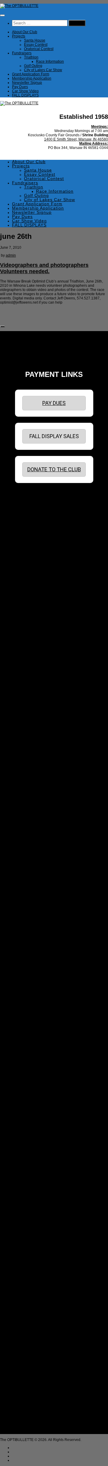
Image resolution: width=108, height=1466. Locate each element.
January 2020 (29, 828)
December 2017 (31, 929)
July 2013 (26, 1153)
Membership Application (31, 78)
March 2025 (28, 566)
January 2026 (29, 524)
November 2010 (31, 1288)
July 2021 (26, 752)
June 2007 (26, 1364)
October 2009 (29, 1343)
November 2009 (31, 1339)
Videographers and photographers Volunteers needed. (44, 268)
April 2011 (26, 1267)
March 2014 (28, 1119)
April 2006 (26, 1377)
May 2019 (26, 862)
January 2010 (29, 1331)
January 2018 (29, 925)
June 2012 (26, 1208)
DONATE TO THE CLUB (54, 469)
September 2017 (31, 942)
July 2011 (26, 1255)
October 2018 (29, 891)
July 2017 (26, 951)
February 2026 (30, 520)
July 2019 (26, 853)
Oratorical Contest (38, 49)
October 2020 (29, 790)
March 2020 (28, 820)
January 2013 (29, 1179)
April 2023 (26, 664)
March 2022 (28, 718)
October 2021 (29, 740)
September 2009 (31, 1347)
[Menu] (2, 15)
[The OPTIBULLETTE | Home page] (19, 6)
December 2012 (31, 1183)
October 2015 (29, 1039)
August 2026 (28, 495)
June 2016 (26, 1005)
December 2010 (31, 1284)
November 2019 (31, 837)
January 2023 (29, 676)
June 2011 (26, 1259)
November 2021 (31, 735)
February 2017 (30, 972)
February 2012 (30, 1225)
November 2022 (31, 685)
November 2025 (31, 533)
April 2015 (26, 1065)
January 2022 (29, 727)
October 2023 (29, 638)
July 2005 (26, 1406)
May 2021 (26, 761)
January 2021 (29, 778)
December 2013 (31, 1132)
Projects (18, 36)
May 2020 (26, 811)
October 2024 (29, 588)
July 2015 (26, 1052)
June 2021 (26, 756)
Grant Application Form (30, 74)
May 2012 (26, 1212)
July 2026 (26, 499)
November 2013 (31, 1136)
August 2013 (28, 1149)
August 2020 (28, 799)
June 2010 (26, 1309)
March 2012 (28, 1221)
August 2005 (28, 1402)
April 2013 (26, 1166)
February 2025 (30, 571)
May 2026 (26, 507)
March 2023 (28, 668)
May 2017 (26, 959)
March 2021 (28, 769)
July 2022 (26, 702)
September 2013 (31, 1145)
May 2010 (26, 1314)
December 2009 (31, 1335)
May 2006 (26, 1373)
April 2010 (26, 1318)
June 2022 (26, 706)
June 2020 (26, 807)
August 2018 (28, 900)
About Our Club (24, 32)
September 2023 (31, 642)
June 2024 (26, 604)
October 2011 (29, 1242)
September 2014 (31, 1094)
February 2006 (30, 1385)
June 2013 (26, 1157)
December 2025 (31, 528)
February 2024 (30, 621)
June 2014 (26, 1107)
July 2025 (26, 550)
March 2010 (28, 1322)
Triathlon (31, 57)
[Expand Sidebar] (2, 326)
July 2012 (26, 1204)
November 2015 (31, 1035)
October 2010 (29, 1293)
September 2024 (31, 592)
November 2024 (31, 583)
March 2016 (28, 1018)
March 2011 (27, 1271)
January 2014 (29, 1128)
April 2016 (26, 1014)
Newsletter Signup (27, 83)
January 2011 (29, 1280)
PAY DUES (54, 403)
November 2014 (31, 1086)
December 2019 (31, 832)
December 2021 (31, 731)
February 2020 (30, 824)
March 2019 (28, 870)
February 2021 (30, 773)
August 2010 (28, 1301)
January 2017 (29, 976)
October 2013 (29, 1141)
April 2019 (26, 866)
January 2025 (29, 575)
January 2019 (29, 879)
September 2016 (31, 993)
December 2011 (31, 1233)
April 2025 (26, 562)
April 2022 (26, 714)
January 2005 (29, 1419)
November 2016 (31, 984)
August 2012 (28, 1200)
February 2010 (30, 1326)
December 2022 (31, 680)
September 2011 (31, 1246)
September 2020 (31, 794)
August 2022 (28, 697)
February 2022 (30, 723)
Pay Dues (20, 87)
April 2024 (26, 613)
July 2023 (26, 651)
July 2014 (26, 1103)
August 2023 (28, 647)
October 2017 (29, 938)
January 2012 (29, 1229)
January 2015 (29, 1077)
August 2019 (28, 849)
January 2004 (29, 1423)
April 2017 (26, 963)
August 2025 (28, 545)
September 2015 (31, 1043)
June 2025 (26, 554)
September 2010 (31, 1297)
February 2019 (30, 875)
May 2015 (26, 1060)
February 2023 (30, 672)
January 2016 (29, 1027)
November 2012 (31, 1187)
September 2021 (31, 744)
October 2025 (29, 537)
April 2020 (26, 816)
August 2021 (28, 748)
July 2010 (26, 1305)
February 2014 (30, 1124)
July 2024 (26, 600)
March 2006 (28, 1381)
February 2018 (30, 921)
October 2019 (29, 841)
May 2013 (26, 1162)
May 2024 (26, 609)
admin (11, 255)
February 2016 (30, 1022)
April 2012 (26, 1217)
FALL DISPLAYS (25, 95)
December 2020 (31, 782)
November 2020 (31, 786)
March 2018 (28, 917)
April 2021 (26, 765)
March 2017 (28, 967)
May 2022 (26, 710)
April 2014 (26, 1115)
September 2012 (31, 1195)
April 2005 (26, 1411)
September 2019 (31, 845)
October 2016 (29, 989)
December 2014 (31, 1081)
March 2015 (28, 1069)
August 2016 (28, 997)
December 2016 (31, 980)
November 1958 (31, 1432)
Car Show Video (25, 91)
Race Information (50, 61)
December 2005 (31, 1394)
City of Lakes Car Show (43, 70)
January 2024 (29, 626)
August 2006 (28, 1368)
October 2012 (29, 1191)
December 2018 (31, 883)
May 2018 (26, 908)
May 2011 (26, 1263)
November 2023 (31, 634)
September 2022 (31, 693)
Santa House (34, 40)
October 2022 (29, 689)
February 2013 (30, 1174)
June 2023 (26, 655)
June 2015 (26, 1056)
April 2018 (26, 913)
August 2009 (28, 1352)
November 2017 (31, 934)
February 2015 (30, 1073)
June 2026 (26, 503)
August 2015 (28, 1048)
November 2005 (31, 1398)
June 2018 (26, 904)
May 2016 (26, 1010)
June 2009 (26, 1360)
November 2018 (31, 887)
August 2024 (28, 596)
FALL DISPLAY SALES (54, 436)
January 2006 (29, 1390)
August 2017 (28, 946)
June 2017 (26, 955)
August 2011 (28, 1250)
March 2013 (28, 1170)
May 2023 (26, 659)
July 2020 (26, 803)
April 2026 (26, 512)
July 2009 (26, 1356)
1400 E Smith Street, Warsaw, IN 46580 (76, 139)
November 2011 (31, 1238)
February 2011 (30, 1276)
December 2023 (31, 630)
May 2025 (26, 558)
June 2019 (26, 858)
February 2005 (30, 1415)
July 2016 (26, 1001)
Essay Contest (35, 45)
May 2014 (26, 1111)
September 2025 (31, 541)
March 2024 (28, 617)
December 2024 (31, 579)
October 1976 (29, 1428)
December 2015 (31, 1031)
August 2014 (28, 1098)
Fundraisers (22, 53)
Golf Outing (33, 66)
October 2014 (29, 1090)
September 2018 (31, 896)
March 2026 (28, 516)
